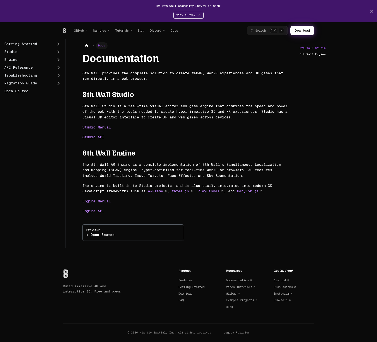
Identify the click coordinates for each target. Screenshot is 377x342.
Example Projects (240, 300)
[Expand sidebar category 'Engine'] (58, 59)
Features (185, 280)
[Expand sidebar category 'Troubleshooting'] (58, 75)
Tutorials (122, 30)
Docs (174, 30)
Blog (141, 30)
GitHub (79, 30)
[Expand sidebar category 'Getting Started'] (58, 44)
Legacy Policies (237, 332)
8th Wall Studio (313, 48)
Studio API (93, 137)
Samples (99, 30)
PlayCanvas (208, 191)
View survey (186, 15)
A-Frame (155, 191)
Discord (155, 30)
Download (302, 30)
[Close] (371, 11)
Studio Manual (96, 127)
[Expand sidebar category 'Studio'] (58, 51)
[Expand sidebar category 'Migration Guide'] (58, 83)
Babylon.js (248, 191)
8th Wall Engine (313, 54)
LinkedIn (281, 300)
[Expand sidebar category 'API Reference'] (58, 67)
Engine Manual (96, 201)
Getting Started (191, 287)
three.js (180, 191)
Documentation (237, 280)
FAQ (181, 300)
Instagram (281, 294)
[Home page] (86, 45)
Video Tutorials (239, 287)
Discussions (283, 287)
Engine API (93, 211)
